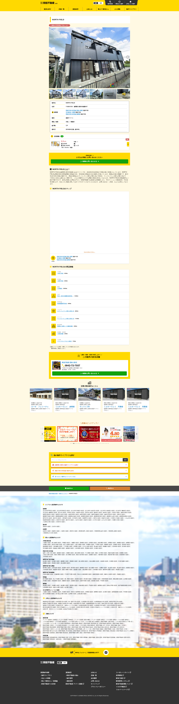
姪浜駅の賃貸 (47, 561)
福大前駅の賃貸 (93, 568)
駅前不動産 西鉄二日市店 (118, 625)
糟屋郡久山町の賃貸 (112, 516)
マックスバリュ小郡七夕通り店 (65, 318)
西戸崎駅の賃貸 (47, 579)
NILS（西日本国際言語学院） (65, 296)
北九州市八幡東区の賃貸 (123, 510)
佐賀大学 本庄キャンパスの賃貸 (52, 609)
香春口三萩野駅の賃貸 (77, 592)
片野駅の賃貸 (89, 592)
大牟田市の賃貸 (60, 522)
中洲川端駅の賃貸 (123, 561)
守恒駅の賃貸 (127, 592)
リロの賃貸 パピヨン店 (49, 623)
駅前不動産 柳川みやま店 (50, 631)
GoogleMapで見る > (89, 252)
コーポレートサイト (122, 672)
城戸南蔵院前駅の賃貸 (124, 585)
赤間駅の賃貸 (112, 542)
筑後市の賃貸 (87, 520)
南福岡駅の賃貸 (47, 546)
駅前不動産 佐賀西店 (49, 633)
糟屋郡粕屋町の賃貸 (125, 516)
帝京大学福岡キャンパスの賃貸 (66, 607)
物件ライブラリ (131, 9)
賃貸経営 (75, 9)
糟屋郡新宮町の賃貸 (99, 516)
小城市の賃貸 (64, 531)
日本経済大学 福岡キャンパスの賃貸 (66, 605)
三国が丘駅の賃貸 (48, 554)
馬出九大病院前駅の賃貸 (84, 574)
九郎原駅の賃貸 (47, 587)
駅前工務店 (119, 678)
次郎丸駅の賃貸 (56, 568)
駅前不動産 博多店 (77, 623)
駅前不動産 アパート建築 (74, 684)
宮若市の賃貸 (89, 512)
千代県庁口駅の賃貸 (70, 574)
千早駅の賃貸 (99, 544)
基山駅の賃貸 (98, 546)
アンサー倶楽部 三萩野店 (50, 619)
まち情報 (117, 9)
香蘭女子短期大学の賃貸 (65, 603)
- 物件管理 (69, 678)
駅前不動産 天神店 (48, 625)
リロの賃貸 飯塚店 (48, 621)
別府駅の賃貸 (130, 568)
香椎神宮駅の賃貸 (107, 579)
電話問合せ (111, 488)
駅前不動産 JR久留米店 (117, 627)
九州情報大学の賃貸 (99, 605)
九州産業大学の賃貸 (87, 601)
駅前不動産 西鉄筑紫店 (49, 627)
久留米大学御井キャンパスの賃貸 (99, 607)
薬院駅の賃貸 (61, 553)
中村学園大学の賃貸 (61, 601)
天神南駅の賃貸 (97, 569)
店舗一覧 (62, 9)
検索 (125, 460)
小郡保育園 (60, 333)
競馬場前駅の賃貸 (117, 592)
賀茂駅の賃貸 (66, 568)
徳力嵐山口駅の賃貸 (61, 593)
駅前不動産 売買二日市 (65, 637)
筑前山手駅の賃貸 (112, 585)
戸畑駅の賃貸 (66, 542)
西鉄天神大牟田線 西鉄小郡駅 (74, 110)
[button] (127, 57)
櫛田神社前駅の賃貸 (108, 569)
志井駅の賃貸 (72, 593)
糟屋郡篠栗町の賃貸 (61, 516)
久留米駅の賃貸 (116, 546)
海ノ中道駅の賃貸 (58, 579)
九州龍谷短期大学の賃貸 (86, 605)
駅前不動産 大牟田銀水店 (81, 631)
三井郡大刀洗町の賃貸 (117, 518)
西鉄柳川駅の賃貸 (113, 554)
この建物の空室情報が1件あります (59, 25)
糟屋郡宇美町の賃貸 (48, 516)
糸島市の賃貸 (121, 514)
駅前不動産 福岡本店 (106, 623)
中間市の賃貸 (71, 512)
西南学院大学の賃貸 (48, 601)
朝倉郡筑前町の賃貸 (48, 520)
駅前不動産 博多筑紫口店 (91, 623)
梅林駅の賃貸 (84, 568)
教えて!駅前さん (103, 9)
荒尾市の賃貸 (47, 526)
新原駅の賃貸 (95, 581)
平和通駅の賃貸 (56, 592)
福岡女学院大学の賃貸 (115, 601)
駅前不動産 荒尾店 (89, 633)
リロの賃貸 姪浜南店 (61, 625)
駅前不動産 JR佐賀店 (109, 631)
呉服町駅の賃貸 (58, 574)
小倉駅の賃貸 (47, 542)
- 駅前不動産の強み (72, 675)
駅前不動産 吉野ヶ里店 (76, 633)
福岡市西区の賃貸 (85, 514)
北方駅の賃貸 (107, 592)
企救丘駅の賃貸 (81, 593)
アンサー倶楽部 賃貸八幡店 (82, 619)
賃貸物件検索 (45, 672)
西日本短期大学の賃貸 (49, 607)
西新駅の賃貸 (73, 561)
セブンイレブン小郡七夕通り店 (65, 311)
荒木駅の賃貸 (126, 546)
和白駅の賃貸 (87, 579)
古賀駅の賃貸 (47, 544)
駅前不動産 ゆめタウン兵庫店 (125, 631)
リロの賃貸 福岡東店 (61, 621)
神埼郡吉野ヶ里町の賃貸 (86, 531)
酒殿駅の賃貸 (66, 581)
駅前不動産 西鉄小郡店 (64, 627)
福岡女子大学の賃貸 (48, 605)
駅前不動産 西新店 (118, 623)
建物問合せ (70, 488)
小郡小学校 (60, 273)
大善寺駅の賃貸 (102, 554)
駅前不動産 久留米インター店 (51, 629)
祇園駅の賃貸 (47, 563)
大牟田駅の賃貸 (79, 548)
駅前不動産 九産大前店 (107, 621)
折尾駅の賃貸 (92, 542)
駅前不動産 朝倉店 (88, 627)
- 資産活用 (69, 681)
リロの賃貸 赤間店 (111, 619)
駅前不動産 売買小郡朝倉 (80, 637)
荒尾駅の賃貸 (89, 548)
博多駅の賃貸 (126, 544)
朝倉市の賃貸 (105, 518)
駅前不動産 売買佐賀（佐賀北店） (52, 639)
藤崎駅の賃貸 (64, 561)
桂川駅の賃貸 (68, 587)
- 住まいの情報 (45, 678)
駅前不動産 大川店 (122, 629)
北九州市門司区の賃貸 (49, 510)
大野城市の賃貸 (66, 518)
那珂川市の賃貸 (47, 518)
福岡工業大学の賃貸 (107, 603)
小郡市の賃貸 (96, 518)
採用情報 (119, 675)
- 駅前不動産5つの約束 (48, 684)
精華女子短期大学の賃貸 (50, 603)
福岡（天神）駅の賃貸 (49, 553)
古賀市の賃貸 (116, 512)
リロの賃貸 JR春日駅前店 (87, 625)
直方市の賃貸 (62, 512)
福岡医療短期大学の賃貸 (93, 603)
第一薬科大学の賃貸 (74, 601)
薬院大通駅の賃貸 (67, 569)
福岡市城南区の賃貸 (97, 514)
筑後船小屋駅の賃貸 (59, 548)
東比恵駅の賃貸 (65, 563)
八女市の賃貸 (79, 520)
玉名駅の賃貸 (98, 548)
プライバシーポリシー (98, 687)
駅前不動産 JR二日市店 (103, 625)
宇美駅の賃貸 (104, 581)
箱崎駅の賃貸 (108, 544)
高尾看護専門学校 (62, 303)
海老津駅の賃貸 (102, 542)
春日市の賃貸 (57, 518)
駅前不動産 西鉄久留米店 (101, 627)
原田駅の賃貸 (77, 546)
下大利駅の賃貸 (89, 553)
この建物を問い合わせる (88, 161)
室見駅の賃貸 (55, 561)
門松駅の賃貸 (92, 585)
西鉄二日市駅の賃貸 (101, 553)
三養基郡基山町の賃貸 (100, 531)
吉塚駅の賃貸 (117, 544)
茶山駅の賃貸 (121, 568)
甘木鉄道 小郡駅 (70, 112)
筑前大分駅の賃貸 (58, 587)
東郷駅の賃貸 (121, 542)
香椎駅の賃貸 (90, 544)
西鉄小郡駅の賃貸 (59, 554)
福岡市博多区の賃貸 (48, 514)
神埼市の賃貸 (73, 531)
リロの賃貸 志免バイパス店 (76, 621)
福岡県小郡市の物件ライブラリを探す (66, 465)
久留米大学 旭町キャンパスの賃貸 (121, 607)
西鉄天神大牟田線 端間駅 (73, 114)
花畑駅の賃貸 (92, 554)
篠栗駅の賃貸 (101, 585)
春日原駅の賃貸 (79, 553)
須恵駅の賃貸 (75, 581)
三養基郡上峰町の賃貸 (114, 531)
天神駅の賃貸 (113, 561)
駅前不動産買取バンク (123, 684)
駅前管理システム (122, 681)
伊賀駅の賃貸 (47, 581)
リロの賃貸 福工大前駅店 (92, 621)
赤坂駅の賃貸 (104, 561)
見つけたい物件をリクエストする (65, 476)
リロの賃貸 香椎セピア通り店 (123, 621)
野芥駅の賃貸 (75, 568)
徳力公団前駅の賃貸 (48, 593)
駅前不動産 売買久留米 (95, 637)
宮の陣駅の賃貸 (70, 554)
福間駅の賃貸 (130, 542)
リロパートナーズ (122, 689)
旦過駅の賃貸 (66, 592)
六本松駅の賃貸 (47, 569)
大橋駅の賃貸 (70, 553)
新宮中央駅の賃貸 (57, 544)
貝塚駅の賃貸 (121, 574)
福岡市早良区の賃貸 (110, 514)
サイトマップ (95, 684)
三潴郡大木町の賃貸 (117, 520)
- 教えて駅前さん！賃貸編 (49, 681)
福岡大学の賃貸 (118, 603)
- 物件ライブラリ (46, 675)
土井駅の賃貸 (127, 579)
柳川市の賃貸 (70, 520)
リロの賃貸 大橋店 (73, 625)
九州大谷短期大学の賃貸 (114, 605)
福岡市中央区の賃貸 (61, 514)
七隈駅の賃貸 (103, 568)
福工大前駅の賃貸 (68, 544)
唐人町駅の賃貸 (83, 561)
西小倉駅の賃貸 (56, 542)
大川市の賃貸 (96, 520)
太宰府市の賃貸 (76, 518)
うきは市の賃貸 (129, 518)
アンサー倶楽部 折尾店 (98, 619)
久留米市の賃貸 (60, 520)
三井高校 (59, 288)
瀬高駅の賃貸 (70, 548)
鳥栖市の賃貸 (55, 531)
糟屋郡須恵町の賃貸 (87, 516)
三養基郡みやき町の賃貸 (50, 533)
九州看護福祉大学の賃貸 (101, 601)
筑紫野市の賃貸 (87, 518)
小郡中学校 (60, 281)
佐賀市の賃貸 (47, 531)
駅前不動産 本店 (76, 627)
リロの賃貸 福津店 (123, 619)
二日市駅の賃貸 (67, 546)
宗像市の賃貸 (80, 512)
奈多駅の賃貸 (79, 579)
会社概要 (94, 678)
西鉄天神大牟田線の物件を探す (64, 471)
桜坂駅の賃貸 (57, 569)
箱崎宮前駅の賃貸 (98, 574)
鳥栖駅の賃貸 (107, 546)
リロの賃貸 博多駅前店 (64, 623)
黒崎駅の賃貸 (84, 542)
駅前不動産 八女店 (110, 629)
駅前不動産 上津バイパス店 (83, 629)
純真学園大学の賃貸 (79, 603)
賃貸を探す (47, 9)
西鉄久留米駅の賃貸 (82, 554)
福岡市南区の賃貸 (73, 514)
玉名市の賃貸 (55, 526)
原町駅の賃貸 (73, 585)
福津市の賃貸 (107, 512)
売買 (101, 3)
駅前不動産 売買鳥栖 (70, 639)
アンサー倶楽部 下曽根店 (66, 619)
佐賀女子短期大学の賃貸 (70, 609)
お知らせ (89, 9)
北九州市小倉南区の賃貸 (107, 510)
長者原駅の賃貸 (56, 581)
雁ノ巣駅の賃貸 (69, 579)
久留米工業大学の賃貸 (82, 607)
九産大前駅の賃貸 (80, 544)
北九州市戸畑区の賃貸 (77, 510)
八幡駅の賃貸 (75, 542)
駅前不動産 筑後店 (98, 629)
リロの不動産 (120, 687)
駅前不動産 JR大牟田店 (65, 631)
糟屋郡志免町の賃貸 (74, 516)
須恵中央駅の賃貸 (85, 581)
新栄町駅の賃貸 (124, 554)
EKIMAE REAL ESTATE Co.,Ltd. (88, 695)
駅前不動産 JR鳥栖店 (95, 631)
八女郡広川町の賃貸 (48, 522)
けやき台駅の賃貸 (88, 546)
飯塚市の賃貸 (98, 512)
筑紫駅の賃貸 (123, 553)
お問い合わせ (95, 681)
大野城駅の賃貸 (57, 546)
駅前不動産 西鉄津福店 (67, 629)
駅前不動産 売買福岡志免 (50, 637)
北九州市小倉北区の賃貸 (92, 510)
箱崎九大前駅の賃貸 (110, 574)
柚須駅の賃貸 (64, 585)
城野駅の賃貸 (98, 592)
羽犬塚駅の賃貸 (47, 548)
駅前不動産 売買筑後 (109, 637)
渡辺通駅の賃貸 (87, 569)
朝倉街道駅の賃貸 (113, 553)
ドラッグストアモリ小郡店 (64, 341)
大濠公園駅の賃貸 (94, 561)
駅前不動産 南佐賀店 (62, 633)
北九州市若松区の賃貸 (63, 510)
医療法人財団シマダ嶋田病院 (65, 326)
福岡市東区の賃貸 (126, 512)
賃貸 (96, 3)
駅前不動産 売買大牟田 (123, 637)
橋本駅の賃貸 (47, 568)
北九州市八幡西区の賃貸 (50, 512)
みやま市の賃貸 (106, 520)
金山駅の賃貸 (112, 568)
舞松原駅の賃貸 (117, 579)
